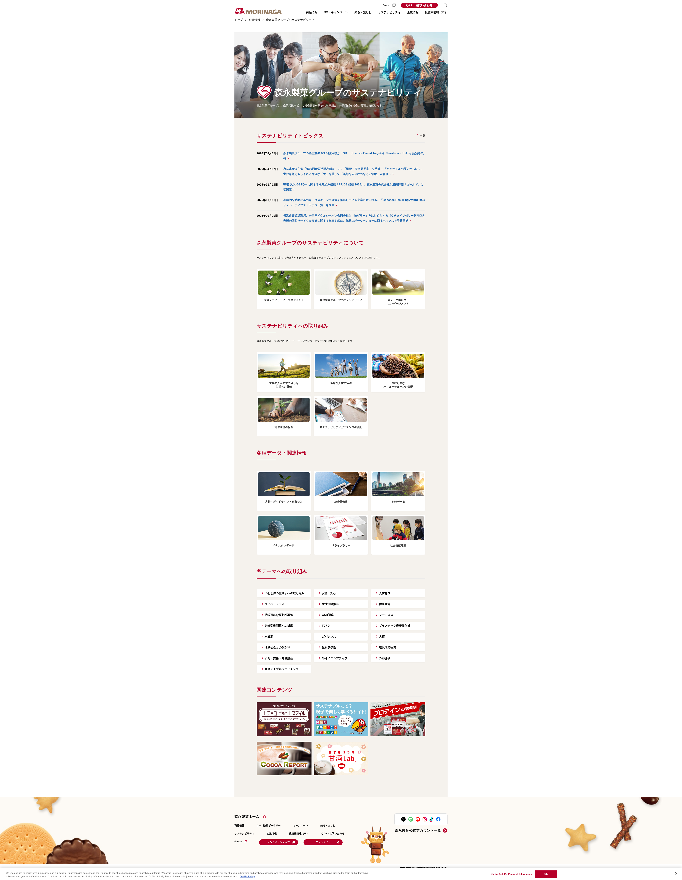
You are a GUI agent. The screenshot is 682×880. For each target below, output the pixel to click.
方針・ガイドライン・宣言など (283, 501)
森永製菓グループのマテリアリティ (341, 299)
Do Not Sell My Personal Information (511, 874)
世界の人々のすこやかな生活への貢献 (284, 385)
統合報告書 (341, 501)
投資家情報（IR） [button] (436, 12)
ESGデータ (398, 501)
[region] (341, 874)
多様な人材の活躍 (341, 383)
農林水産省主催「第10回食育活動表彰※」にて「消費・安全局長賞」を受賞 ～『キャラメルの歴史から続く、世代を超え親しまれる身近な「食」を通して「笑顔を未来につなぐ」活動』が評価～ (353, 171)
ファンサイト (323, 842)
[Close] (676, 873)
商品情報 (239, 825)
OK (546, 874)
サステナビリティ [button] (389, 12)
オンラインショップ (278, 842)
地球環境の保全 (284, 427)
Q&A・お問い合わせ (419, 5)
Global (387, 5)
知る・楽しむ (327, 825)
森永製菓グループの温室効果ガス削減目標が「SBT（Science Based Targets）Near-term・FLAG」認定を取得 (353, 156)
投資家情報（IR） (299, 833)
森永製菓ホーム (246, 817)
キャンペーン (300, 825)
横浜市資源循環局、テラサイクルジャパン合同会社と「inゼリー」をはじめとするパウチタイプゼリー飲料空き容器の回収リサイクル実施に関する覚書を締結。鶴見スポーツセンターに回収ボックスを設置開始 (354, 218)
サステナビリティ (244, 833)
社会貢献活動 (398, 545)
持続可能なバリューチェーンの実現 (398, 385)
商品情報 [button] (311, 12)
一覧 (422, 135)
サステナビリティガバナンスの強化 (341, 427)
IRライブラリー (341, 545)
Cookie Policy (247, 876)
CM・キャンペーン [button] (336, 12)
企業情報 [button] (412, 12)
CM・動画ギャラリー (269, 825)
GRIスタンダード (284, 545)
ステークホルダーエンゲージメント (398, 301)
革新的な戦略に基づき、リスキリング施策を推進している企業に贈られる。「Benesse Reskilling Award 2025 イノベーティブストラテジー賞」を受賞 (354, 202)
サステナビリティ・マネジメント (284, 299)
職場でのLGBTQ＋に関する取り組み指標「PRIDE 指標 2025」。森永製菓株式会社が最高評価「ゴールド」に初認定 (353, 187)
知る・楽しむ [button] (363, 12)
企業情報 (272, 833)
